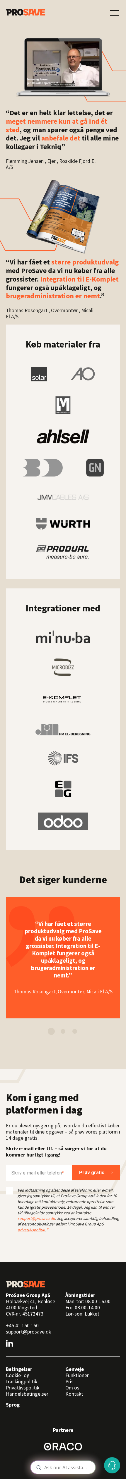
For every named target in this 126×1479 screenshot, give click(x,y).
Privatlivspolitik (22, 1387)
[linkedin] (9, 1343)
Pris (69, 1381)
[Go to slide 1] (51, 1031)
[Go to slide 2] (63, 1031)
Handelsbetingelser (27, 1394)
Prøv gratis (91, 1172)
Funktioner (77, 1375)
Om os (72, 1387)
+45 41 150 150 (22, 1325)
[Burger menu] (114, 13)
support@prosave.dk (36, 1218)
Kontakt (74, 1394)
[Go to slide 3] (74, 1031)
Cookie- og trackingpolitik (21, 1378)
